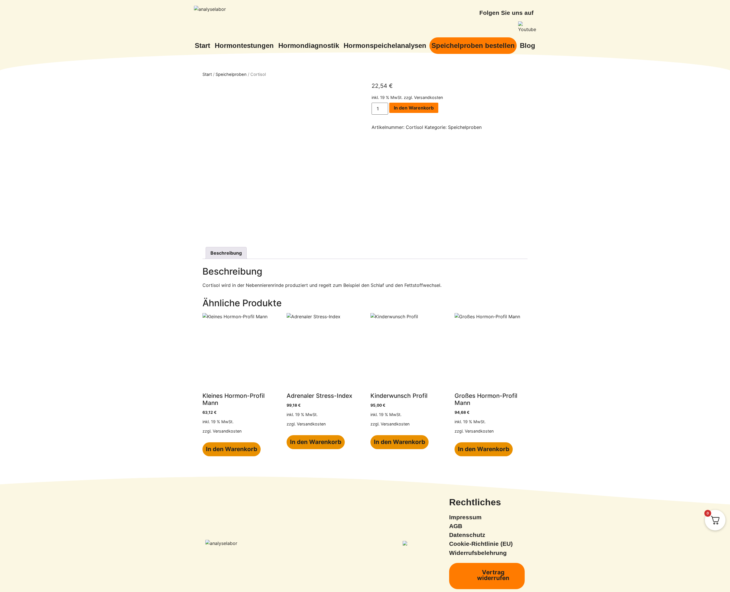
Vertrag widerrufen (493, 575)
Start (207, 74)
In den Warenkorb (414, 108)
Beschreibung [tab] (226, 253)
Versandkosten (428, 97)
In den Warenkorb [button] (231, 449)
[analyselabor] (210, 9)
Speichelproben (231, 74)
